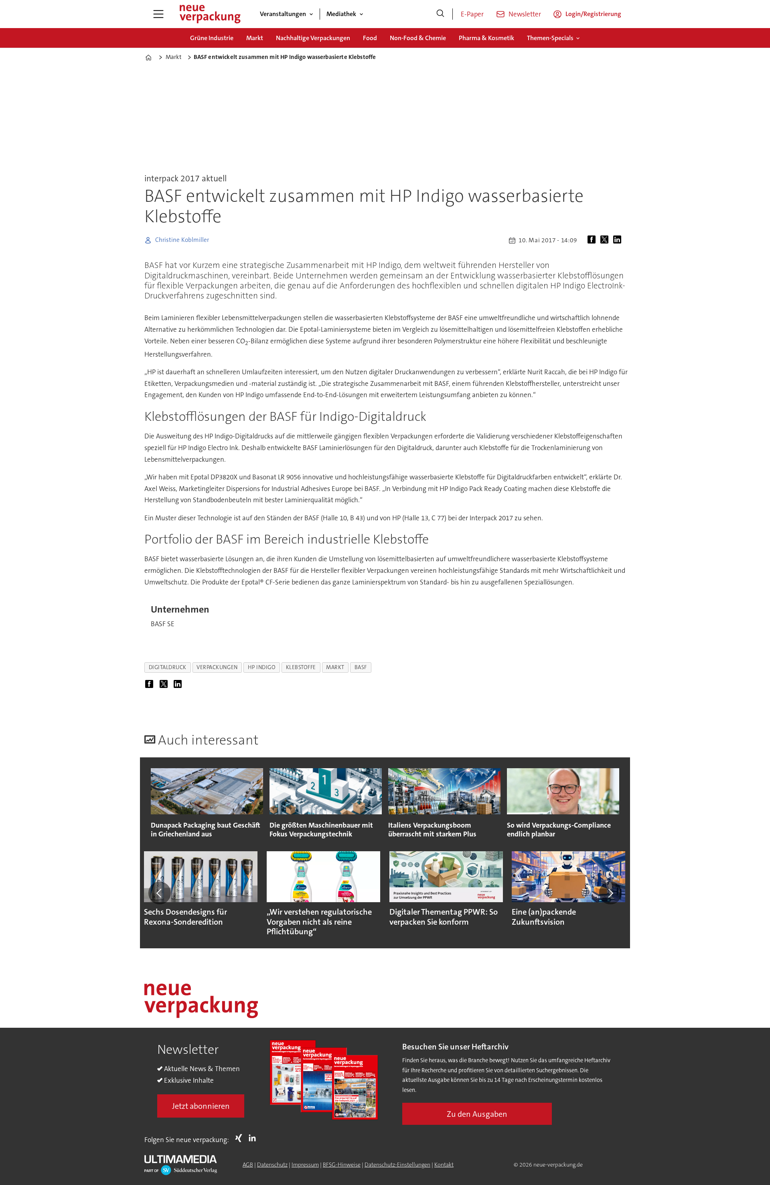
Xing (241, 1138)
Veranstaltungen (283, 14)
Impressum (305, 1164)
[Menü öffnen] (158, 14)
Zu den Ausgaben (477, 1114)
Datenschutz (272, 1164)
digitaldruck (168, 667)
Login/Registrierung (593, 14)
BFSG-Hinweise (342, 1164)
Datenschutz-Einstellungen (397, 1164)
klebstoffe (301, 667)
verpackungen (217, 667)
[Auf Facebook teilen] (593, 240)
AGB (248, 1164)
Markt (254, 38)
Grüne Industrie (211, 38)
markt (335, 667)
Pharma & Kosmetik (486, 38)
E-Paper (472, 14)
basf (361, 667)
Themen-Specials (550, 38)
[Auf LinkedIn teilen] (619, 240)
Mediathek (341, 14)
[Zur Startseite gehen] (210, 14)
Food (370, 38)
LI (254, 1138)
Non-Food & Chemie (418, 38)
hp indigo (262, 667)
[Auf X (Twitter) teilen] (606, 240)
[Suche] (440, 14)
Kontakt (444, 1164)
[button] (159, 893)
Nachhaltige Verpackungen (313, 38)
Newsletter (525, 14)
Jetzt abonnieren (201, 1106)
